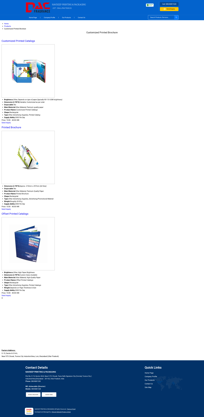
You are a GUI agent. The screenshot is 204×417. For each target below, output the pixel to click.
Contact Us (81, 17)
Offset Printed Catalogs (15, 213)
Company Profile (49, 17)
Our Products (66, 17)
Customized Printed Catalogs (18, 40)
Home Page (33, 17)
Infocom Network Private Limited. (61, 412)
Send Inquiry (171, 9)
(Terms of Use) (71, 409)
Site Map (148, 387)
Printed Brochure (11, 127)
